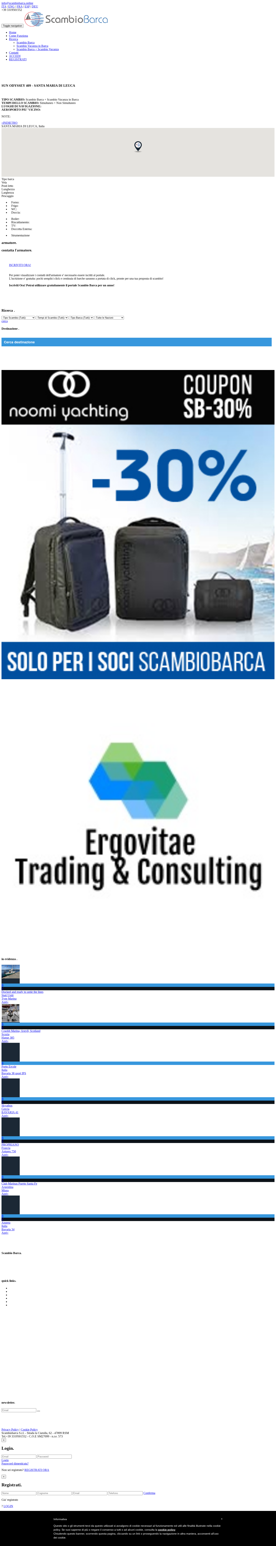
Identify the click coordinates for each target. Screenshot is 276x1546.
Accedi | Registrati (20, 1305)
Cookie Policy (29, 1429)
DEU (35, 6)
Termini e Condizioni (21, 1298)
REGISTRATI (17, 59)
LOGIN (8, 1506)
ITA (4, 6)
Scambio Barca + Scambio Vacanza (38, 49)
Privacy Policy (10, 1429)
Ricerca (13, 1294)
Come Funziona (18, 35)
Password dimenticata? (15, 1463)
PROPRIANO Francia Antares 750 (10, 1148)
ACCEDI (14, 56)
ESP (27, 6)
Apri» (5, 1002)
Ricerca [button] (13, 39)
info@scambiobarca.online (17, 3)
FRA (20, 6)
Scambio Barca (26, 42)
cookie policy (166, 1529)
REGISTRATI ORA (36, 1470)
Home (12, 32)
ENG (11, 6)
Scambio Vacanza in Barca (32, 45)
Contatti (13, 52)
